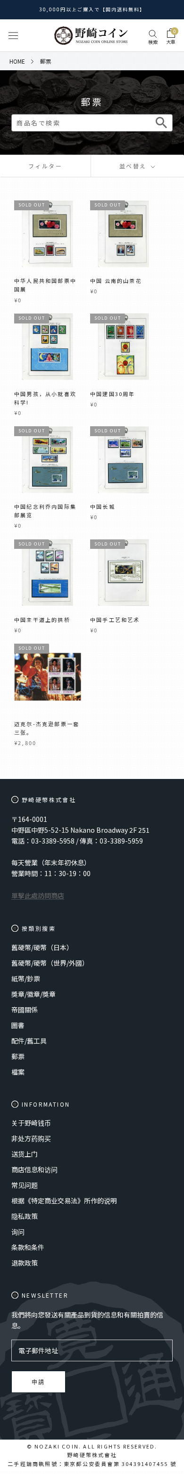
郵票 (18, 1056)
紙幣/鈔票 (25, 978)
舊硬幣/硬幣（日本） (42, 947)
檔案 (18, 1072)
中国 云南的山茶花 (116, 280)
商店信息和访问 (34, 1169)
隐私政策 (24, 1216)
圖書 (18, 1025)
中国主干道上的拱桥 (42, 619)
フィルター (45, 166)
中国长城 (102, 506)
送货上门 (24, 1154)
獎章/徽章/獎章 (33, 994)
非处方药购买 (31, 1138)
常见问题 (24, 1185)
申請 (38, 1382)
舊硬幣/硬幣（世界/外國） (50, 963)
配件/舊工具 (29, 1040)
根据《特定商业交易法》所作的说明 (64, 1200)
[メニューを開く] (13, 36)
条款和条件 (27, 1247)
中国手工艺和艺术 (115, 619)
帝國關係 (24, 1009)
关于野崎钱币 (31, 1122)
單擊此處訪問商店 (37, 895)
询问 (18, 1231)
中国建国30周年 (112, 393)
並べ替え (134, 166)
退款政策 (24, 1262)
